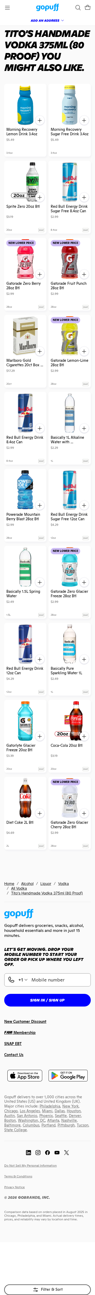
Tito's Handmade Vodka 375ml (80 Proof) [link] (47, 893)
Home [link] (9, 883)
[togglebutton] (47, 1289)
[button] (87, 7)
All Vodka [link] (19, 888)
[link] (47, 8)
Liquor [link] (45, 883)
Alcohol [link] (27, 883)
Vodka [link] (63, 883)
